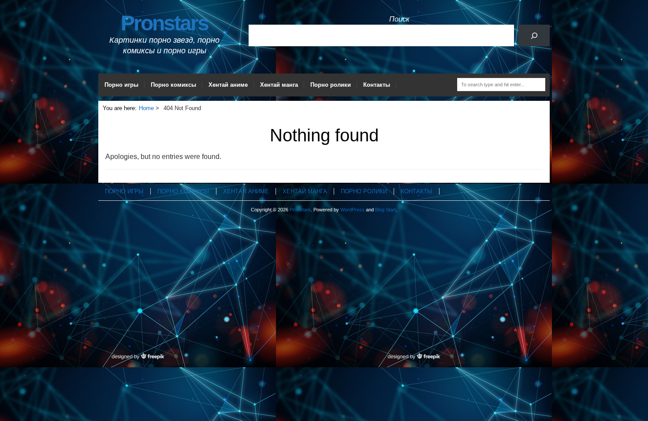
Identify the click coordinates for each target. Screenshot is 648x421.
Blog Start (385, 209)
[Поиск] (534, 35)
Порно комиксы (173, 84)
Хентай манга (279, 84)
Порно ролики (330, 84)
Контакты (376, 84)
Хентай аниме (228, 84)
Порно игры (121, 84)
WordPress (352, 209)
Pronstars (164, 23)
